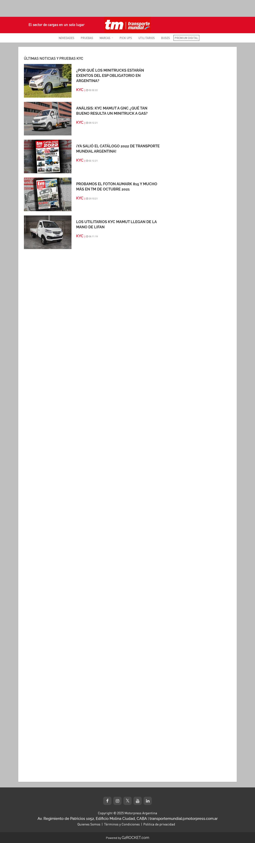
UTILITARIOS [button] (146, 38)
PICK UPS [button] (125, 38)
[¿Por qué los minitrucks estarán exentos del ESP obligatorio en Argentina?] (47, 80)
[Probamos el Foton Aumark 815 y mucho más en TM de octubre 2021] (47, 194)
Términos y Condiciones (122, 824)
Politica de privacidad (159, 824)
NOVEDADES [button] (66, 38)
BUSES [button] (165, 38)
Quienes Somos (88, 824)
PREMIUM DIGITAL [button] (186, 38)
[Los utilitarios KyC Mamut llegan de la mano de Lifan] (47, 232)
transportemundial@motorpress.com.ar (184, 818)
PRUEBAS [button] (87, 38)
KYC (79, 89)
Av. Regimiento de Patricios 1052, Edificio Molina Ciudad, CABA (92, 818)
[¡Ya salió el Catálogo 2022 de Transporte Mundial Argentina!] (47, 156)
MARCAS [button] (104, 38)
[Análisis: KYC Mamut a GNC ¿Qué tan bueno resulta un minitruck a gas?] (47, 118)
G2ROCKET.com (135, 837)
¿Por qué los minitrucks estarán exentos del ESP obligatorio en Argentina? (110, 75)
